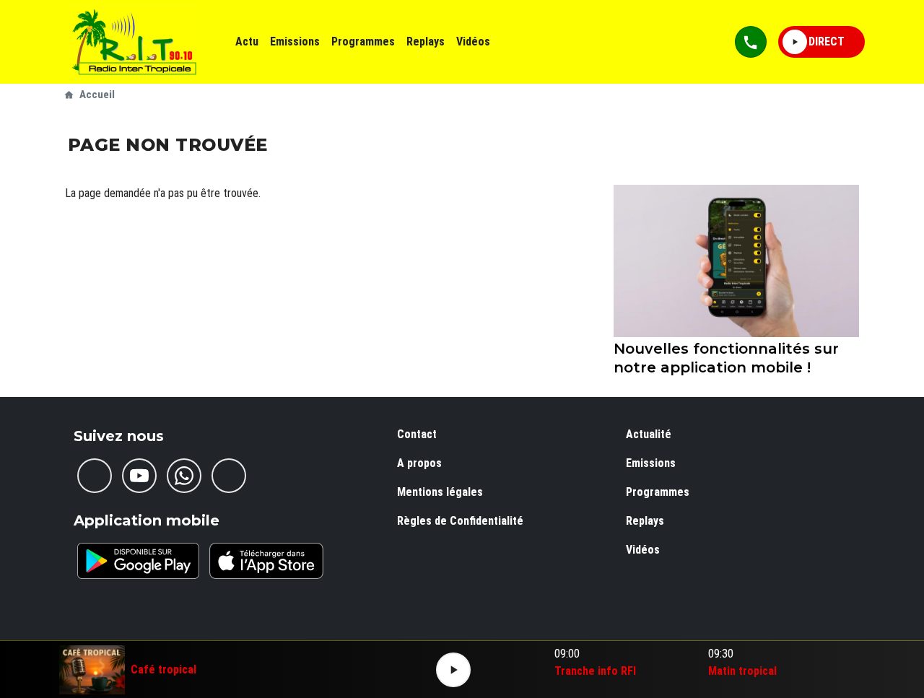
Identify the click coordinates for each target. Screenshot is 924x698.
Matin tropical (742, 671)
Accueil (97, 94)
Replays (425, 41)
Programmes (363, 41)
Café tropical (163, 670)
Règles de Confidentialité (460, 521)
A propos (419, 463)
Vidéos (473, 41)
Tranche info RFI (595, 671)
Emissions (295, 41)
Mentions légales (440, 492)
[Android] (138, 561)
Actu (246, 41)
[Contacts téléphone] (751, 42)
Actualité (648, 434)
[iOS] (266, 561)
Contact (417, 434)
